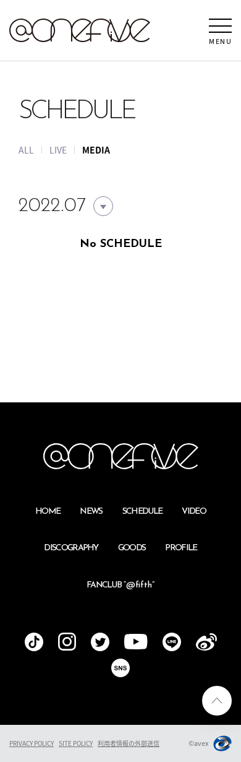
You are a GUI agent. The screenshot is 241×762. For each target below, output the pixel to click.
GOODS (132, 548)
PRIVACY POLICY (31, 743)
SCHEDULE (142, 511)
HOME (47, 511)
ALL (26, 150)
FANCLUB (120, 585)
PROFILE (181, 548)
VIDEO (194, 511)
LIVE (58, 150)
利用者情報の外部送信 (128, 743)
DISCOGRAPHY (71, 548)
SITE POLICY (76, 743)
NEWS (91, 511)
